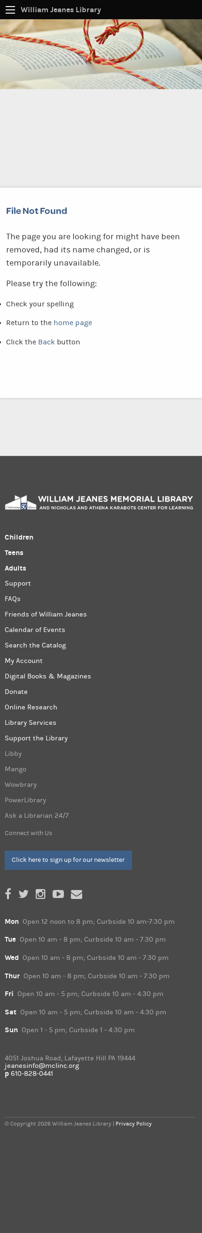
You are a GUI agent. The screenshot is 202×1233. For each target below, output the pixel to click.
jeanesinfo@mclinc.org (42, 1066)
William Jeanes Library (61, 9)
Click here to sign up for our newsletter (68, 860)
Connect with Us (28, 833)
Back (46, 342)
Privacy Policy (134, 1123)
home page (73, 323)
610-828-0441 (32, 1074)
